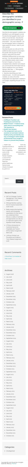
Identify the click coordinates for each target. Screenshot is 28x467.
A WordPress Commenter (12, 256)
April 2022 (9, 419)
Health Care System (10, 129)
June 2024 (9, 346)
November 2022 (11, 399)
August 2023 (10, 374)
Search (7, 178)
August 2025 (10, 307)
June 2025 (9, 313)
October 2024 (10, 335)
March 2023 (9, 388)
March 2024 (9, 355)
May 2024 (9, 349)
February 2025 (10, 324)
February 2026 (10, 291)
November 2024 (11, 332)
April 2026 (9, 285)
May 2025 (9, 316)
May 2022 (9, 416)
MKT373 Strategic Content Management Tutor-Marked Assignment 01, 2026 (14, 198)
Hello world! (8, 258)
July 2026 (9, 277)
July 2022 (9, 410)
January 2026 (10, 293)
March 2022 (9, 422)
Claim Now (14, 11)
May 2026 (9, 282)
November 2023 (11, 366)
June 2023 (9, 380)
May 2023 (9, 383)
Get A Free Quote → (10, 112)
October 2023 (10, 369)
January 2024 (10, 360)
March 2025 (9, 321)
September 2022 (11, 405)
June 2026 (9, 280)
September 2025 (11, 305)
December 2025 (10, 296)
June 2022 (9, 413)
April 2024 (9, 352)
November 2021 (10, 433)
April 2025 (9, 319)
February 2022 (10, 424)
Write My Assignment (12, 108)
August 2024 (10, 341)
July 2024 (9, 344)
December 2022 (10, 397)
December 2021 (10, 430)
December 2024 (11, 330)
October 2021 (10, 436)
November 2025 (11, 299)
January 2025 (10, 327)
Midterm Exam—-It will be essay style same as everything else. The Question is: (14, 125)
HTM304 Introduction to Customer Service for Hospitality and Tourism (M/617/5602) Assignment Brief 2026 (14, 229)
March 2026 (9, 288)
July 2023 (9, 377)
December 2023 (10, 363)
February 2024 (10, 358)
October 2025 (10, 302)
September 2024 (11, 338)
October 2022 (10, 402)
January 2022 (10, 427)
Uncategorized (10, 451)
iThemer (14, 463)
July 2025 (9, 310)
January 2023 (10, 394)
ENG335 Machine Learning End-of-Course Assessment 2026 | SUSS (14, 204)
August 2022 (10, 408)
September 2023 (11, 371)
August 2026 (10, 274)
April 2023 (9, 385)
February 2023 (10, 391)
